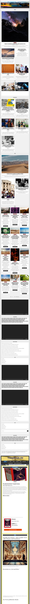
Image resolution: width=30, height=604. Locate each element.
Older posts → (17, 296)
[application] (15, 307)
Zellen (17, 322)
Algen (2, 318)
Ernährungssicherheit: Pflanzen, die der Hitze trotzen (8, 199)
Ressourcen (26, 321)
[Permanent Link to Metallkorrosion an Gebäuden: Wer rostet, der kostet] (8, 68)
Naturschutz (17, 321)
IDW (16, 319)
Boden (22, 318)
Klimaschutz (3, 320)
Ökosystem (20, 322)
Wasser (10, 322)
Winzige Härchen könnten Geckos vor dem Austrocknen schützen (21, 90)
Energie (4, 319)
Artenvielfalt (8, 318)
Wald (8, 322)
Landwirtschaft (16, 320)
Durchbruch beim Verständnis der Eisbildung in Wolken (15, 173)
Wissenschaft (12, 322)
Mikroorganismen (4, 321)
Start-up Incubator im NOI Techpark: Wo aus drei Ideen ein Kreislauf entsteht (22, 128)
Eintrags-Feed (3, 425)
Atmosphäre (11, 318)
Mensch (23, 320)
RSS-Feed (20, 113)
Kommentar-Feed (4, 361)
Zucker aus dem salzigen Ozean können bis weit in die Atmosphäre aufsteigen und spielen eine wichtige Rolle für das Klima (22, 188)
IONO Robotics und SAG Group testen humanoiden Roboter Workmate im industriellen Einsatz (8, 129)
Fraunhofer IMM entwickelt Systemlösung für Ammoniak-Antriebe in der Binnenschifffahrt (8, 58)
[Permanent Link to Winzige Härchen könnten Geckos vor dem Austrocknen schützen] (24, 210)
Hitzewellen (14, 319)
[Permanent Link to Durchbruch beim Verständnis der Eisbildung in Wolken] (15, 164)
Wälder (16, 322)
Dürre (2, 319)
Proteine (24, 321)
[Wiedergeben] (2, 379)
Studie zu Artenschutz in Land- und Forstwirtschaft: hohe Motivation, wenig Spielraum (24, 284)
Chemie (24, 318)
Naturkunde (14, 321)
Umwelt (15, 42)
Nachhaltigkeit (10, 321)
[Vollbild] (27, 379)
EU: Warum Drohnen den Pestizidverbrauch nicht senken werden (5, 284)
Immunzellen (19, 319)
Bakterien (14, 318)
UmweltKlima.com (15, 3)
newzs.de (20, 321)
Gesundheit (11, 319)
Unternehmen (5, 322)
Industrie (22, 319)
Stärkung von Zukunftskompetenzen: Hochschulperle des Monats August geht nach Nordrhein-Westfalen (8, 146)
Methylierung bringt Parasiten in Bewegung (5, 216)
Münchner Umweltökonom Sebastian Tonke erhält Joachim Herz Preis (15, 43)
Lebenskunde (6, 234)
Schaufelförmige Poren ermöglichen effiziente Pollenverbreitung (15, 283)
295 (14, 296)
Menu (2, 7)
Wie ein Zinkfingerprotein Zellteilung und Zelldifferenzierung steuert (8, 90)
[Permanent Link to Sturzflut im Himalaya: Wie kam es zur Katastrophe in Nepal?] (22, 68)
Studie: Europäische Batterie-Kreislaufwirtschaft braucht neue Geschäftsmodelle (22, 50)
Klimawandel (6, 320)
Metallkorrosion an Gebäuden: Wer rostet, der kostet (8, 74)
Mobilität (7, 321)
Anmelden (3, 444)
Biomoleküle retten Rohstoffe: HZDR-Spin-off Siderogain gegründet (5, 236)
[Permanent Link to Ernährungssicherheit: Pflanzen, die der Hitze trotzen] (8, 188)
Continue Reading (6, 226)
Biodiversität (20, 318)
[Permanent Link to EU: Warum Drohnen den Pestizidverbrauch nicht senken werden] (5, 278)
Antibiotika (5, 318)
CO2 (26, 318)
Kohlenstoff (9, 320)
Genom (8, 319)
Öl (22, 322)
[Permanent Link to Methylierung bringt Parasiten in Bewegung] (5, 210)
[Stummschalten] (26, 379)
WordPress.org (3, 362)
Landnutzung (13, 320)
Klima (24, 319)
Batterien (17, 318)
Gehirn (6, 319)
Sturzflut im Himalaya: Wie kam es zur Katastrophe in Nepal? (22, 74)
